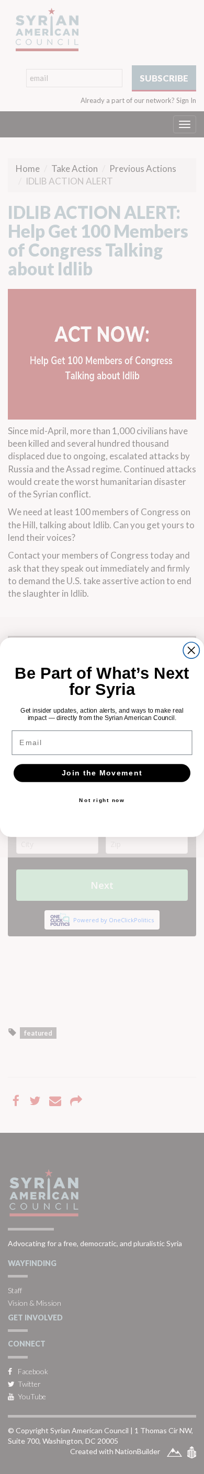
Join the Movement (102, 772)
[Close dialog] (191, 650)
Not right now (102, 800)
